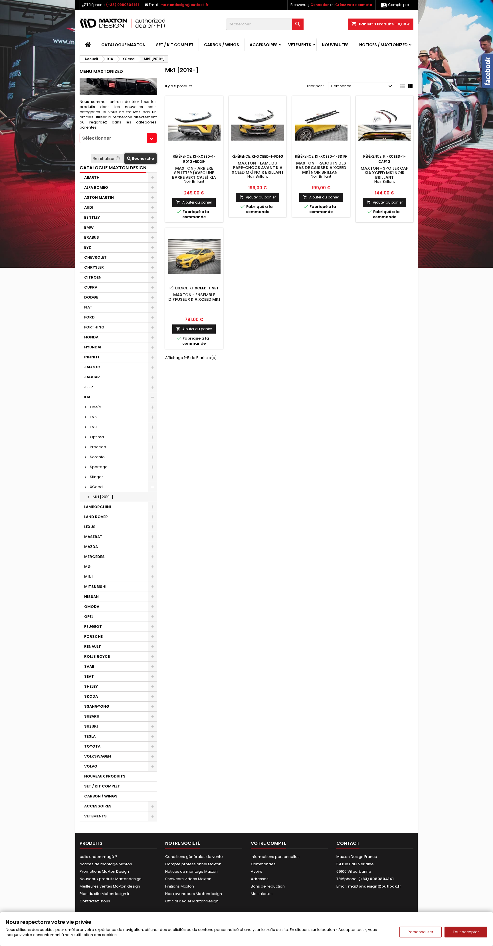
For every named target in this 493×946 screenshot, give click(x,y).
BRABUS (91, 237)
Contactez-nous (95, 901)
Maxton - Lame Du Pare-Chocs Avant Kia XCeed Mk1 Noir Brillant (258, 167)
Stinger (96, 477)
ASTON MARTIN (99, 197)
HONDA (91, 337)
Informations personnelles (275, 856)
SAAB (89, 666)
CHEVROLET (95, 257)
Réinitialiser (104, 158)
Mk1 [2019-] (103, 497)
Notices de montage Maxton (106, 864)
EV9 (93, 427)
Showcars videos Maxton (188, 879)
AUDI (88, 207)
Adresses (259, 879)
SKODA (91, 696)
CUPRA (90, 287)
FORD (89, 317)
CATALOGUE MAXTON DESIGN (113, 168)
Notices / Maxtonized (383, 45)
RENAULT (92, 646)
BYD (88, 247)
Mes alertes (261, 893)
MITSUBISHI (95, 586)
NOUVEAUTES (335, 45)
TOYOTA (92, 746)
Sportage (99, 467)
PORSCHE (93, 636)
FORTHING (94, 327)
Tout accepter (466, 932)
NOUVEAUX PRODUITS (105, 776)
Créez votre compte (353, 4)
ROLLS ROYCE (97, 656)
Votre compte (268, 843)
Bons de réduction (268, 886)
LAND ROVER (96, 516)
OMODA (91, 606)
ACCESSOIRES (264, 45)
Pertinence (362, 86)
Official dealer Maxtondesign (192, 901)
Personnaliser (420, 932)
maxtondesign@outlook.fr (184, 4)
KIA (87, 397)
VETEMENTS (299, 45)
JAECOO (92, 367)
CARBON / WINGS (221, 45)
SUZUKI (91, 726)
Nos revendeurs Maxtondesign (193, 893)
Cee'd (95, 407)
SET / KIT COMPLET (174, 45)
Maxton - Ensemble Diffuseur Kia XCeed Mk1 (194, 297)
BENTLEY (92, 217)
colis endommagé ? (98, 856)
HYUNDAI (92, 347)
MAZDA (91, 546)
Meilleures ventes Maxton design (110, 886)
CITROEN (93, 277)
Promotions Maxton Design (104, 871)
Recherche (142, 158)
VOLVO (90, 766)
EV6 (93, 417)
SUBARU (91, 716)
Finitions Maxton (179, 886)
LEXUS (90, 526)
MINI (88, 576)
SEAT (89, 676)
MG (87, 566)
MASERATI (94, 536)
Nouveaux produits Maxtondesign (111, 879)
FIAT (88, 307)
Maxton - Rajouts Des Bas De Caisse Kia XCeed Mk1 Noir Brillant (321, 167)
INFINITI (91, 357)
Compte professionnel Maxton (193, 864)
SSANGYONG (96, 706)
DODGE (91, 297)
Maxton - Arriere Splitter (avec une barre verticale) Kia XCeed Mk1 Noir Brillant (194, 175)
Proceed (98, 447)
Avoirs (256, 871)
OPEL (88, 616)
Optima (97, 437)
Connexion (320, 4)
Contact (347, 843)
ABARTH (92, 177)
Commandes (263, 864)
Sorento (97, 457)
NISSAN (91, 596)
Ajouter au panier (194, 202)
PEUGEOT (93, 626)
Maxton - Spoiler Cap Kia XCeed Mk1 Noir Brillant (385, 172)
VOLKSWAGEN (97, 756)
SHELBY (91, 686)
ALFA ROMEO (96, 187)
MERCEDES (94, 556)
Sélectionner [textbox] (96, 138)
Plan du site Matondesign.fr (105, 893)
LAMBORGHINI (97, 506)
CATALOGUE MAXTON (123, 45)
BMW (89, 227)
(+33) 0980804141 (122, 4)
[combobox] (118, 138)
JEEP (88, 387)
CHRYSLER (94, 267)
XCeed (96, 487)
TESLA (90, 736)
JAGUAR (92, 377)
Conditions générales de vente (194, 856)
